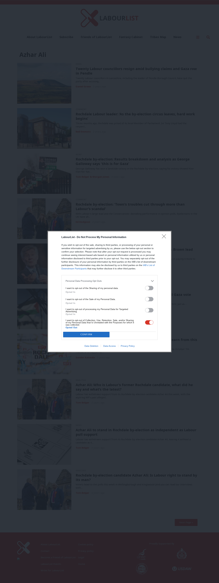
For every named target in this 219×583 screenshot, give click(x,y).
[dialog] (109, 291)
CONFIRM (86, 334)
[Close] (165, 237)
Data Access (109, 346)
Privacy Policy (128, 346)
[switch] (149, 288)
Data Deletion (91, 346)
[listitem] (109, 281)
